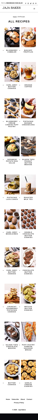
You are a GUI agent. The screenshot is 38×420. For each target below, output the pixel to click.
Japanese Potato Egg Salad (12, 161)
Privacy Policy (19, 402)
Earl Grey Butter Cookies (12, 86)
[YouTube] (36, 3)
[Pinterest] (33, 3)
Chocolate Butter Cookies (28, 272)
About (23, 399)
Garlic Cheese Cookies (28, 384)
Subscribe (15, 399)
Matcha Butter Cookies (28, 308)
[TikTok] (31, 3)
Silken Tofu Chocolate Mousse (12, 346)
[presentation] (12, 37)
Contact (29, 399)
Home (15, 16)
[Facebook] (25, 3)
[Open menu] (34, 8)
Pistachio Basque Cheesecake (28, 123)
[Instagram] (28, 3)
